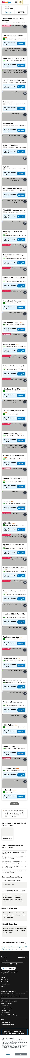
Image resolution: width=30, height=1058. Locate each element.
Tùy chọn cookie (5, 1012)
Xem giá (20, 43)
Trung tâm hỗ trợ (5, 1022)
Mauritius (11, 950)
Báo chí (3, 986)
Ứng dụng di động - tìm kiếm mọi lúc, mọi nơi (13, 993)
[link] (16, 2)
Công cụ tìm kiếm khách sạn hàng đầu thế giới (14, 947)
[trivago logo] (6, 2)
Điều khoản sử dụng (6, 1003)
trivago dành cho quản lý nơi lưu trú (10, 996)
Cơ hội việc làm (5, 981)
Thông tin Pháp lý (5, 1005)
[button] (14, 7)
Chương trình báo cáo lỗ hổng (9, 1014)
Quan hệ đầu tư (5, 984)
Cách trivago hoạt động (7, 1024)
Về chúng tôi (4, 979)
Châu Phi (4, 950)
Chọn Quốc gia (5, 961)
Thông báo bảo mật (6, 1008)
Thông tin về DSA (5, 1010)
